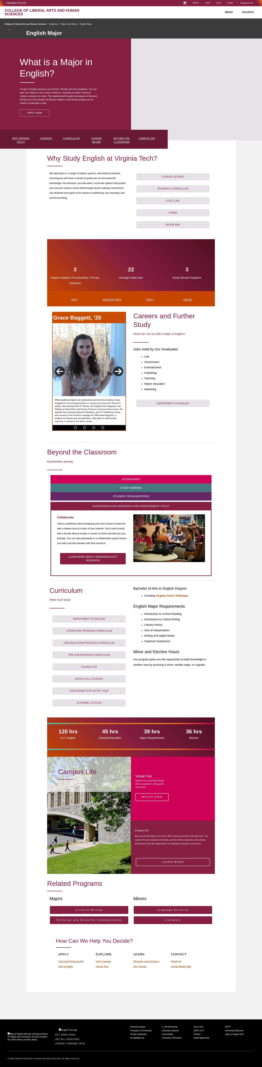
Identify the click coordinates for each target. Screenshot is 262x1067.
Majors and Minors (70, 24)
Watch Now (152, 797)
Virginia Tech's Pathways (172, 595)
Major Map (173, 224)
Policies (197, 1034)
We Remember (171, 1027)
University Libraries (170, 1030)
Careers (46, 138)
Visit (207, 3)
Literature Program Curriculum (89, 631)
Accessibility (167, 1034)
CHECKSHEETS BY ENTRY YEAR (89, 691)
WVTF (228, 1027)
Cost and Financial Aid (71, 961)
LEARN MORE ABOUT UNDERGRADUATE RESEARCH (93, 559)
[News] (75, 427)
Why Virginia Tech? (20, 140)
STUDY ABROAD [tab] (131, 487)
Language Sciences (173, 910)
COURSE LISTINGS (173, 176)
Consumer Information (171, 1038)
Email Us (176, 961)
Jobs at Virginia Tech (234, 1034)
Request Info (112, 299)
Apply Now (34, 113)
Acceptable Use (137, 1038)
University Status (137, 1027)
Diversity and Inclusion (146, 961)
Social (187, 299)
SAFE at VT (199, 1030)
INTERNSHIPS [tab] (131, 479)
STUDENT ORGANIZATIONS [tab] (131, 496)
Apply (196, 3)
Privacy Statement (138, 1034)
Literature (173, 920)
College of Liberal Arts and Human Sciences (26, 24)
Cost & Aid (198, 1027)
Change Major (96, 140)
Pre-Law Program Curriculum (89, 655)
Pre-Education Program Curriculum (89, 643)
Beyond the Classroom (122, 140)
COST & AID (173, 200)
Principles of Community (141, 1030)
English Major (86, 24)
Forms (172, 212)
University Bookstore (234, 1030)
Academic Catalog (89, 703)
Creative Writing (89, 910)
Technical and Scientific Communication (89, 920)
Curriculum (71, 138)
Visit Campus (103, 961)
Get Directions (66, 1035)
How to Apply (65, 966)
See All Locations (68, 1039)
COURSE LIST (89, 667)
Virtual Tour (102, 966)
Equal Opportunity (201, 1038)
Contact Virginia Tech (71, 1043)
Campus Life (147, 138)
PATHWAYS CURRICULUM (173, 188)
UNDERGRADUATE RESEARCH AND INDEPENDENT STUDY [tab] (131, 506)
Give (218, 3)
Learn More (173, 862)
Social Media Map (181, 966)
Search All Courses (89, 679)
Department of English (173, 403)
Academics (54, 24)
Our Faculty (140, 966)
